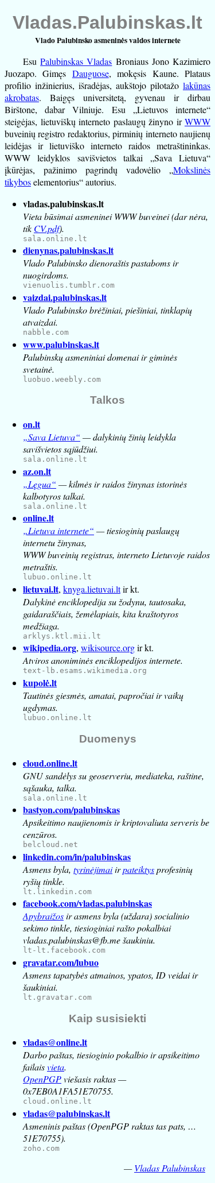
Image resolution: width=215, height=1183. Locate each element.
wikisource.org (108, 647)
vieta (55, 1067)
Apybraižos (43, 916)
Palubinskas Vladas (76, 61)
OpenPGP (42, 1079)
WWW (197, 121)
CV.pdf (46, 228)
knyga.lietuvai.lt (91, 589)
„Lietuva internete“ (58, 530)
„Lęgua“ (39, 484)
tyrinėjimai (92, 869)
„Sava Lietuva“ (51, 437)
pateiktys (138, 869)
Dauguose (90, 73)
